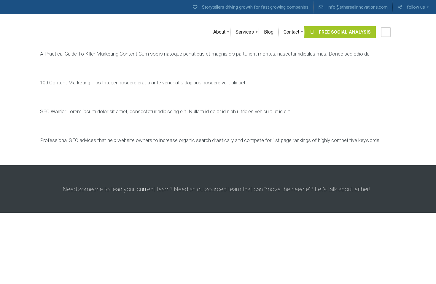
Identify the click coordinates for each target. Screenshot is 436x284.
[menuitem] (251, 7)
